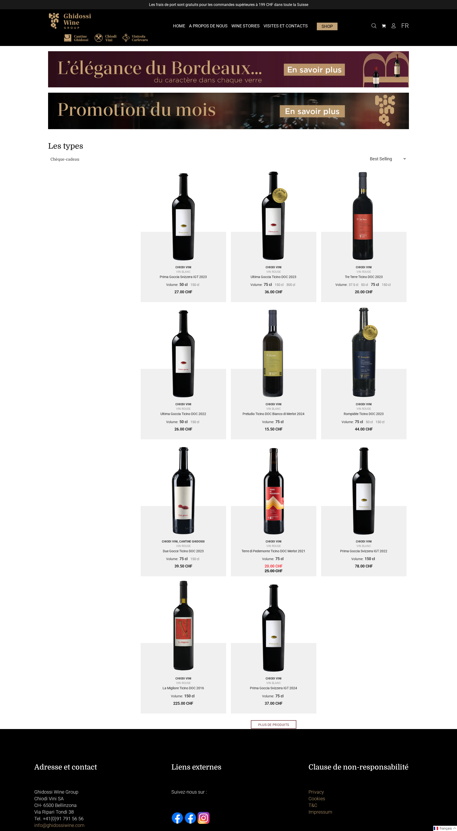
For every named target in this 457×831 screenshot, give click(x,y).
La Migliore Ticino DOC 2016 (183, 688)
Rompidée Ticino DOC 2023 (364, 414)
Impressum (320, 812)
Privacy (316, 792)
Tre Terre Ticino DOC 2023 (364, 277)
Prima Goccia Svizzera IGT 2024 (273, 688)
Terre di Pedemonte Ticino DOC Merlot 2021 (273, 551)
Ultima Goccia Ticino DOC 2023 (273, 277)
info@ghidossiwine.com (59, 825)
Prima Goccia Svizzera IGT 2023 (183, 277)
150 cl (194, 285)
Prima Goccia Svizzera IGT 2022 (363, 551)
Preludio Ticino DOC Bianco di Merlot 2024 (273, 414)
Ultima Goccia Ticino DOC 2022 (183, 414)
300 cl (290, 285)
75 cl (268, 284)
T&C (312, 805)
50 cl (183, 284)
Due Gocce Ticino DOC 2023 (183, 551)
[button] (445, 828)
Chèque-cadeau (64, 159)
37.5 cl (353, 285)
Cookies (316, 798)
